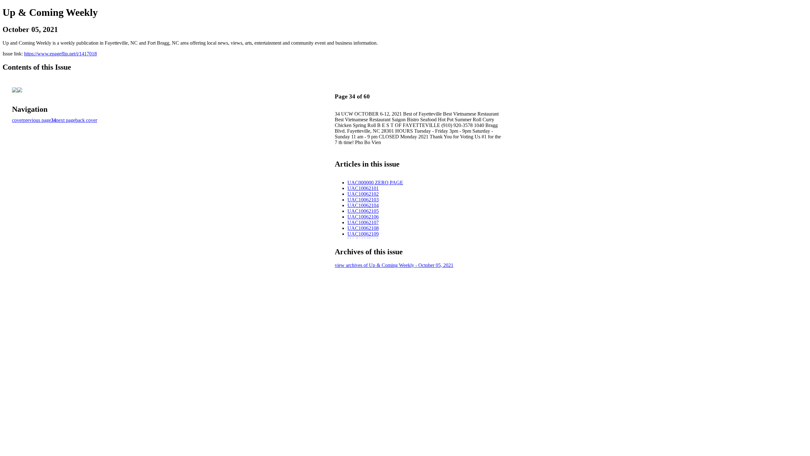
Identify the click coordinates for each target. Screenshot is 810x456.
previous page (37, 120)
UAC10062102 (363, 194)
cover (17, 120)
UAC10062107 (363, 222)
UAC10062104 (363, 205)
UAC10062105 (363, 211)
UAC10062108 (363, 228)
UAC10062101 (363, 188)
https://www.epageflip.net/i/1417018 (60, 53)
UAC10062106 (363, 216)
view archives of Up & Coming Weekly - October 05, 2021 (394, 265)
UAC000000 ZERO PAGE (375, 182)
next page (65, 120)
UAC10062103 (363, 199)
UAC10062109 (363, 234)
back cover (86, 120)
